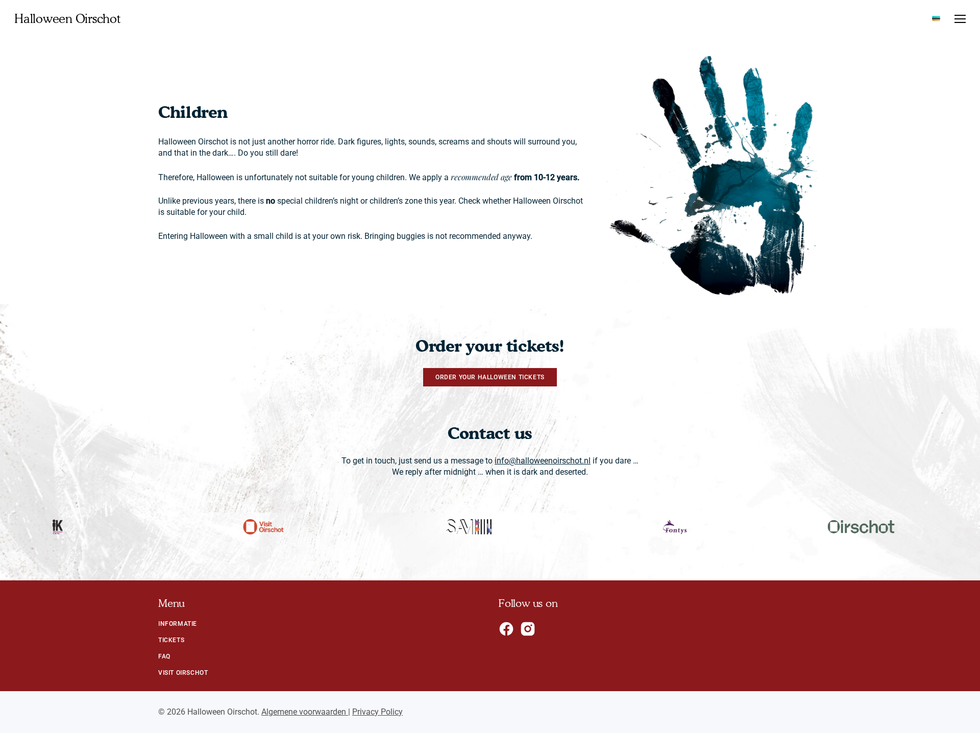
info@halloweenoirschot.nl (543, 461)
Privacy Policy (377, 712)
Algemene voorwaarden (304, 712)
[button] (960, 19)
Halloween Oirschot (67, 19)
